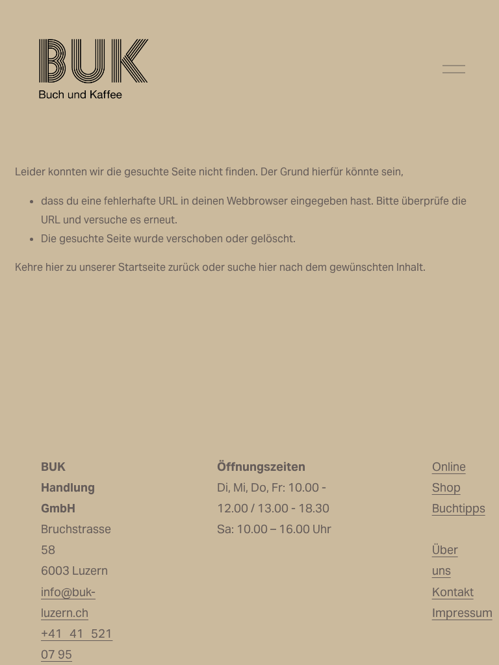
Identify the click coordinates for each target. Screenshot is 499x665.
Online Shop (449, 477)
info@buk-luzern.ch (68, 602)
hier (54, 267)
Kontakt (453, 591)
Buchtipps (458, 508)
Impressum (462, 612)
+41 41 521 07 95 (76, 644)
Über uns (445, 560)
